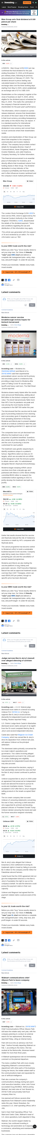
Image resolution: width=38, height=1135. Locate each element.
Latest (4, 7)
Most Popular (12, 7)
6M (14, 191)
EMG (26, 68)
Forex (32, 7)
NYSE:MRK (6, 374)
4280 (20, 221)
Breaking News (23, 7)
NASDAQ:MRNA (8, 371)
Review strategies (8, 495)
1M (10, 191)
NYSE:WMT (30, 1026)
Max (24, 191)
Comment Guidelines (7, 309)
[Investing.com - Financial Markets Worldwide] (11, 2)
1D (4, 191)
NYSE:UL (16, 712)
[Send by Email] (18, 280)
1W (7, 191)
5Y (20, 191)
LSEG (31, 213)
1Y (17, 191)
